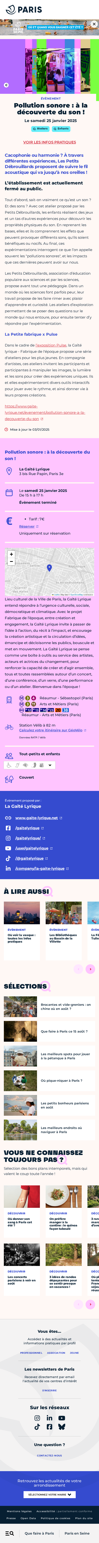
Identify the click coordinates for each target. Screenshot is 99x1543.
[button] (49, 568)
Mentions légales (19, 1511)
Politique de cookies (55, 1518)
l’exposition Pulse (51, 345)
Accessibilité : (64, 1511)
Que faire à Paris (39, 1533)
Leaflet (56, 594)
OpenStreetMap (76, 594)
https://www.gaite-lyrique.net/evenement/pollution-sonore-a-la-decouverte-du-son (45, 412)
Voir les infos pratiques (49, 142)
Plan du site (84, 1518)
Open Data (28, 1518)
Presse (11, 1518)
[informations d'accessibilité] (30, 765)
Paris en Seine (77, 1533)
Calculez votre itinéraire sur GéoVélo (50, 730)
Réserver (27, 526)
